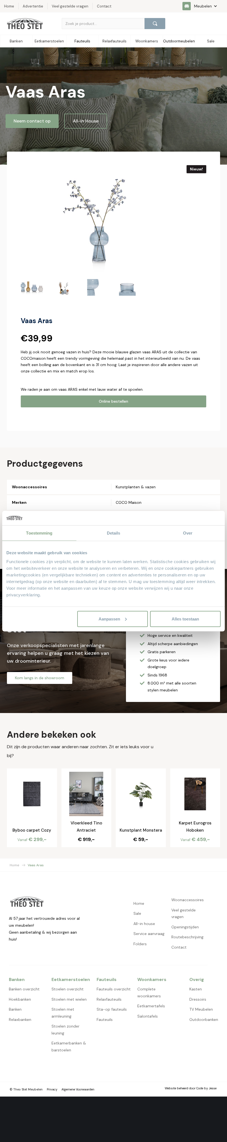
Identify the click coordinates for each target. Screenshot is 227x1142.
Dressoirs (197, 999)
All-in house (144, 923)
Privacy (52, 1089)
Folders (140, 943)
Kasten (195, 989)
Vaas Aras (36, 865)
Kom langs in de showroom (39, 677)
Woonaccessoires (187, 899)
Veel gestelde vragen (183, 913)
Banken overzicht (24, 989)
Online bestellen (113, 401)
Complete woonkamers (149, 992)
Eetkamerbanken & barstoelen (68, 1046)
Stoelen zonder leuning (65, 1030)
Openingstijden (185, 926)
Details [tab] (113, 533)
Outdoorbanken (203, 1019)
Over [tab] (187, 533)
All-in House (86, 121)
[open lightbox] (94, 219)
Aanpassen (109, 618)
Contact (179, 947)
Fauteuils (105, 1019)
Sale (137, 913)
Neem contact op (32, 121)
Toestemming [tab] (39, 533)
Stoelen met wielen (69, 999)
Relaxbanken (20, 1019)
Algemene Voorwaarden (77, 1089)
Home (14, 865)
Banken (15, 1009)
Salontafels (147, 1016)
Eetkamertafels (151, 1005)
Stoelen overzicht (67, 989)
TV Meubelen (201, 1009)
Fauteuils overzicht (114, 989)
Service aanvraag (148, 933)
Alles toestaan (185, 618)
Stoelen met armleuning (62, 1013)
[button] (202, 6)
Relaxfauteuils (109, 999)
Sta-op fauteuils (112, 1009)
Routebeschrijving (187, 936)
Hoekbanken (20, 999)
